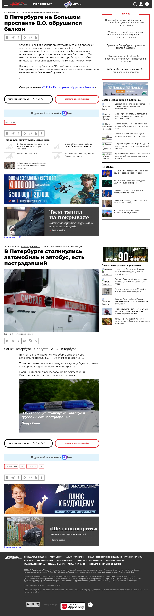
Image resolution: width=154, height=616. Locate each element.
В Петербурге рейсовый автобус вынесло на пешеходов (125, 70)
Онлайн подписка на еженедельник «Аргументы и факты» (115, 557)
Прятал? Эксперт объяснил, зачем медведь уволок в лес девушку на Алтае (131, 281)
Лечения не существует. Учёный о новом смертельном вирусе (130, 290)
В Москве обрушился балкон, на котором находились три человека (32, 146)
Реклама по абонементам (89, 560)
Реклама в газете (45, 560)
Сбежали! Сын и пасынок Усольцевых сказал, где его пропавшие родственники (132, 106)
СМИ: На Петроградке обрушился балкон (68, 87)
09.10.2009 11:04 (11, 12)
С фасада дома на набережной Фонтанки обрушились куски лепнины (31, 165)
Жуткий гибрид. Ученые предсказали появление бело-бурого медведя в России (132, 156)
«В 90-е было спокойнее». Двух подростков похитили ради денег (130, 135)
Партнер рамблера (50, 605)
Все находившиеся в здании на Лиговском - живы (79, 154)
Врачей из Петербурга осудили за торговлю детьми (126, 46)
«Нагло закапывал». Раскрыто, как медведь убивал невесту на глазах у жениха (131, 126)
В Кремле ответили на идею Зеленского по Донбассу (127, 212)
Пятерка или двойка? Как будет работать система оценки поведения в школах (125, 59)
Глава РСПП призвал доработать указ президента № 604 (129, 192)
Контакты (28, 560)
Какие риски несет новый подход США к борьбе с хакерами (129, 182)
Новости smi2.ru (14, 237)
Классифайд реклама (34, 564)
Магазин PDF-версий (74, 557)
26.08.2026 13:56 (11, 246)
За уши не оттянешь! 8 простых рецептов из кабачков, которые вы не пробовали (132, 321)
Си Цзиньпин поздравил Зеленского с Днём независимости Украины (131, 172)
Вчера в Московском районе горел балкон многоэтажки (78, 145)
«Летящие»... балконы (27, 153)
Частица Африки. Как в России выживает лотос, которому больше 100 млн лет (131, 301)
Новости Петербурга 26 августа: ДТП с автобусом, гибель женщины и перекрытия (125, 23)
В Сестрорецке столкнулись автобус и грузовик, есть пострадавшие (53, 415)
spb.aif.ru (28, 334)
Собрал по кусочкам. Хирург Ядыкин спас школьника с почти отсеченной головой (132, 146)
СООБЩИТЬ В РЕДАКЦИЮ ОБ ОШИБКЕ (104, 564)
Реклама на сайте (65, 560)
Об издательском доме (35, 557)
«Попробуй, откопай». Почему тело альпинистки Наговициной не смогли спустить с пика (131, 311)
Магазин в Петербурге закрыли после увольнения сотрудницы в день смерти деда (125, 35)
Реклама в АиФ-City (115, 560)
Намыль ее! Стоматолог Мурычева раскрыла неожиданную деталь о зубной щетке (131, 271)
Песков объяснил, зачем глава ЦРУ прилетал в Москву (130, 202)
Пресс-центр (56, 557)
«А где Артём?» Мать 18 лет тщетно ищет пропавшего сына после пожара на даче (131, 116)
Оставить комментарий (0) (77, 99)
